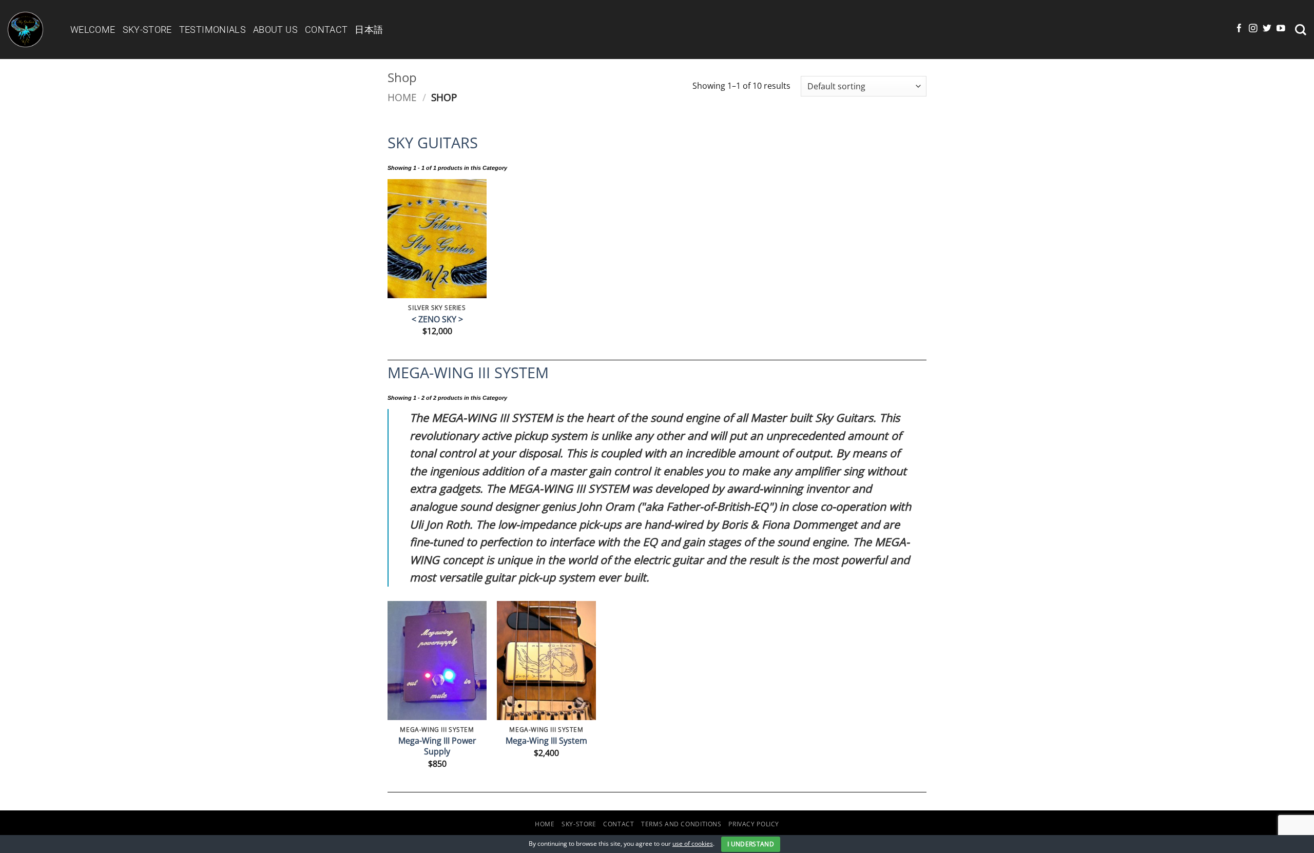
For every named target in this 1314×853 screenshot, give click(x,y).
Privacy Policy (753, 824)
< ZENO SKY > (437, 319)
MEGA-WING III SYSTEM (468, 372)
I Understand (750, 844)
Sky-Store (147, 29)
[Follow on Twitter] (1267, 29)
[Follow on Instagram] (1253, 29)
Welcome (92, 29)
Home (402, 97)
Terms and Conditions (681, 824)
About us (275, 29)
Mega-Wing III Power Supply (437, 746)
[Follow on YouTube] (1281, 29)
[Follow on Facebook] (1239, 29)
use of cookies (692, 843)
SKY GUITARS (433, 142)
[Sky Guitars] (31, 29)
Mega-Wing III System (546, 740)
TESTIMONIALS (212, 29)
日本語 (369, 29)
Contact (326, 29)
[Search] (1300, 30)
